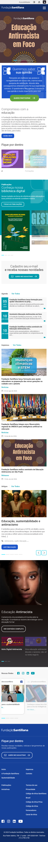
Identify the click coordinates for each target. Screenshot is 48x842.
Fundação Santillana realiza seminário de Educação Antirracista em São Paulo (22, 470)
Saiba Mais (7, 136)
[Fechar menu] (44, 3)
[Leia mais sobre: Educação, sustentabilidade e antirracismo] (24, 503)
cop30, (16, 541)
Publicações (6, 785)
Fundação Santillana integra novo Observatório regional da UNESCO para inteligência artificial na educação (21, 426)
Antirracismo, (9, 541)
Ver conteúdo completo (14, 629)
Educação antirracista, (35, 541)
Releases (5, 475)
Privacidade (30, 789)
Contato (29, 774)
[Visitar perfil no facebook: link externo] (18, 673)
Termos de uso (31, 785)
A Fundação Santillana (10, 774)
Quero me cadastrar (24, 276)
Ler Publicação (9, 547)
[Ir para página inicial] (25, 7)
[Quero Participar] (24, 83)
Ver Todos (16, 294)
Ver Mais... (31, 710)
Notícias (4, 387)
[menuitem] (34, 2)
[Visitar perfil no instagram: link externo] (23, 673)
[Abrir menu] (44, 8)
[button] (15, 60)
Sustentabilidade (8, 778)
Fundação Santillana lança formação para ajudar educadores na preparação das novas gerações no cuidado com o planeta (21, 381)
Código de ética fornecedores (32, 808)
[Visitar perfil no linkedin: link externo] (27, 673)
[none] (34, 2)
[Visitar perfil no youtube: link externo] (33, 673)
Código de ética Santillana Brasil (36, 796)
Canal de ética (31, 814)
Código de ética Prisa (34, 802)
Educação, (23, 541)
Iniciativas (5, 789)
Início (3, 769)
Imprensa (29, 769)
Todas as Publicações (13, 204)
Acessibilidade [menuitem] (24, 2)
